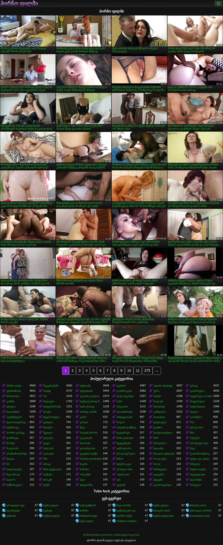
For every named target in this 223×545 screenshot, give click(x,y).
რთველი (195, 484)
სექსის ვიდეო (51, 515)
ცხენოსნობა (13, 390)
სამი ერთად (87, 406)
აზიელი (11, 406)
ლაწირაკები (124, 390)
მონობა (84, 469)
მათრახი (85, 443)
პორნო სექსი (124, 515)
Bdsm (120, 458)
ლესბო (157, 427)
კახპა (83, 417)
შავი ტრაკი (13, 474)
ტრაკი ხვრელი (126, 453)
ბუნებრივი (12, 427)
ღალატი (48, 453)
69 (7, 464)
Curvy (156, 464)
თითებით (159, 417)
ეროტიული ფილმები (18, 505)
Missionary (12, 396)
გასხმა (10, 401)
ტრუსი (47, 411)
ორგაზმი (85, 474)
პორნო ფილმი (19, 3)
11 (138, 370)
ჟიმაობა (11, 515)
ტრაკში (47, 479)
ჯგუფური (158, 474)
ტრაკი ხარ (196, 427)
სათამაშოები (124, 411)
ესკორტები (13, 510)
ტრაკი (194, 385)
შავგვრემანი (51, 385)
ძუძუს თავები (198, 469)
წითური (48, 427)
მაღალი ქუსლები (164, 453)
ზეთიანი (158, 448)
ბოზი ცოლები (125, 437)
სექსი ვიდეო (50, 505)
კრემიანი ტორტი (16, 453)
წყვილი (47, 432)
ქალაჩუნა (196, 479)
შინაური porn (198, 505)
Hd (45, 396)
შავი (82, 427)
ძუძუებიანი (86, 390)
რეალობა (12, 448)
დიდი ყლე (159, 422)
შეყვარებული (51, 417)
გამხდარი (159, 411)
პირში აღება (14, 385)
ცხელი (194, 411)
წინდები (195, 464)
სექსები (47, 510)
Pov (192, 422)
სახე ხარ (48, 448)
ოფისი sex (123, 474)
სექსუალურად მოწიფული (91, 401)
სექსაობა (85, 385)
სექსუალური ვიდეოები (128, 510)
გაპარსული (197, 390)
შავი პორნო (124, 505)
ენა (118, 479)
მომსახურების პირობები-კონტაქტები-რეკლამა (111, 534)
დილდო (48, 437)
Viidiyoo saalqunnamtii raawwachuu (128, 521)
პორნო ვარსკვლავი (18, 432)
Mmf (155, 437)
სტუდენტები (124, 443)
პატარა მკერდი (163, 385)
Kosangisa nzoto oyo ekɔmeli (201, 515)
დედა (46, 443)
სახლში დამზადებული (128, 427)
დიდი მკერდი (125, 396)
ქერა (156, 390)
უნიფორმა (86, 484)
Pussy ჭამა (159, 458)
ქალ (82, 479)
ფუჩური (121, 385)
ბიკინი (84, 464)
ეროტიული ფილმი (201, 443)
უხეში (46, 484)
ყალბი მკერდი (162, 484)
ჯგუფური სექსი (89, 453)
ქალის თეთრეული (18, 422)
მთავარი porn (161, 510)
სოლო (121, 422)
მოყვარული (197, 401)
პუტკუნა (158, 479)
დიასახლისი (87, 448)
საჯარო (10, 479)
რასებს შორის (88, 432)
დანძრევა (12, 437)
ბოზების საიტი (88, 515)
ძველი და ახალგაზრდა (201, 458)
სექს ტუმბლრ (88, 505)
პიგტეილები (197, 474)
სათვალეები (14, 469)
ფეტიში (121, 484)
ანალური (122, 406)
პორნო (84, 510)
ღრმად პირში (88, 411)
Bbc (192, 432)
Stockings (159, 406)
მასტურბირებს (52, 406)
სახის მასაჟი (197, 406)
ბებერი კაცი (124, 464)
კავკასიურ (86, 437)
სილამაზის (13, 411)
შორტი (10, 443)
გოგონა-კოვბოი (89, 396)
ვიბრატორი (124, 448)
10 (129, 370)
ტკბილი (48, 422)
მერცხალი (159, 443)
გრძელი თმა (124, 469)
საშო (119, 401)
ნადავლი (49, 401)
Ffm (45, 458)
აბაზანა (47, 474)
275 (147, 370)
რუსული (195, 437)
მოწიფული (160, 469)
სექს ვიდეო (87, 521)
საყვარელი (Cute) (201, 396)
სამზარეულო (14, 484)
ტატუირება (123, 432)
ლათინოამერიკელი (201, 453)
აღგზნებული (14, 417)
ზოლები (158, 401)
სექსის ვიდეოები (163, 515)
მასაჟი (10, 458)
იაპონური (196, 417)
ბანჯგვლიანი (124, 417)
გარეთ (84, 422)
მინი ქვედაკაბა (52, 469)
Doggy (47, 390)
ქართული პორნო (201, 510)
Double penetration (91, 458)
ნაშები (157, 396)
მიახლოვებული (163, 432)
